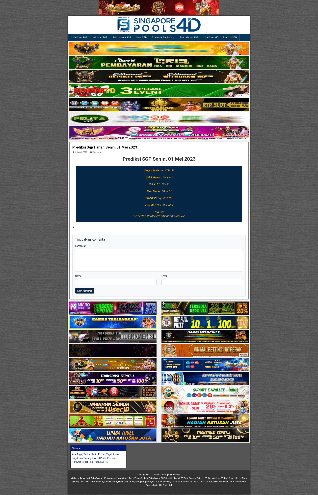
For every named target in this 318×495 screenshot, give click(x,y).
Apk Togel (77, 454)
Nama (78, 276)
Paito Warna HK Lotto (188, 481)
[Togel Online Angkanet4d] (205, 393)
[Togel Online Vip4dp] (205, 336)
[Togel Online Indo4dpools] (113, 435)
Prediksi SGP (230, 37)
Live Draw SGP (79, 37)
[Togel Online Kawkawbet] (113, 336)
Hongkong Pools (126, 481)
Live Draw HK (211, 37)
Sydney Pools (110, 481)
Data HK (169, 478)
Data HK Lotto (205, 481)
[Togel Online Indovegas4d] (205, 435)
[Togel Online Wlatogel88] (113, 393)
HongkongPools (143, 481)
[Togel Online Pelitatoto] (159, 119)
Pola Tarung (85, 458)
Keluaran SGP (100, 37)
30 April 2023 (81, 152)
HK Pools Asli (165, 485)
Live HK (104, 461)
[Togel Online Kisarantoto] (159, 105)
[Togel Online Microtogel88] (113, 308)
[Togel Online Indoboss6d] (205, 308)
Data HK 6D (202, 478)
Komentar (96, 152)
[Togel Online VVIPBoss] (159, 48)
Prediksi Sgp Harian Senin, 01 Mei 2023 (104, 147)
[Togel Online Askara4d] (113, 364)
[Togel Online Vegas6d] (113, 350)
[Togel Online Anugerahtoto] (205, 364)
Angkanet (98, 481)
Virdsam (75, 478)
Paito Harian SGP (189, 37)
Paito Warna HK (98, 478)
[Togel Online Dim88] (159, 62)
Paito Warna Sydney (138, 478)
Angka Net (85, 478)
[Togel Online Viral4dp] (159, 133)
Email (164, 276)
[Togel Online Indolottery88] (205, 379)
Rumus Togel (105, 454)
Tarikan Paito (90, 454)
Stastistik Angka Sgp (163, 37)
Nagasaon (112, 478)
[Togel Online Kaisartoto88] (113, 421)
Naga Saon (123, 478)
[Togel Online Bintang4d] (113, 379)
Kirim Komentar (84, 291)
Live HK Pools (99, 458)
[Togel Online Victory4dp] (113, 322)
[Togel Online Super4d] (159, 76)
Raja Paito (94, 461)
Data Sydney (190, 478)
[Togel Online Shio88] (205, 421)
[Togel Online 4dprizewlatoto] (113, 407)
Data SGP (141, 37)
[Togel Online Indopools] (205, 407)
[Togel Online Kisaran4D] (159, 90)
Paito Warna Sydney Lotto (164, 481)
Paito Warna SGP (122, 37)
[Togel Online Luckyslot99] (205, 322)
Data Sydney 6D (215, 478)
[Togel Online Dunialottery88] (205, 350)
